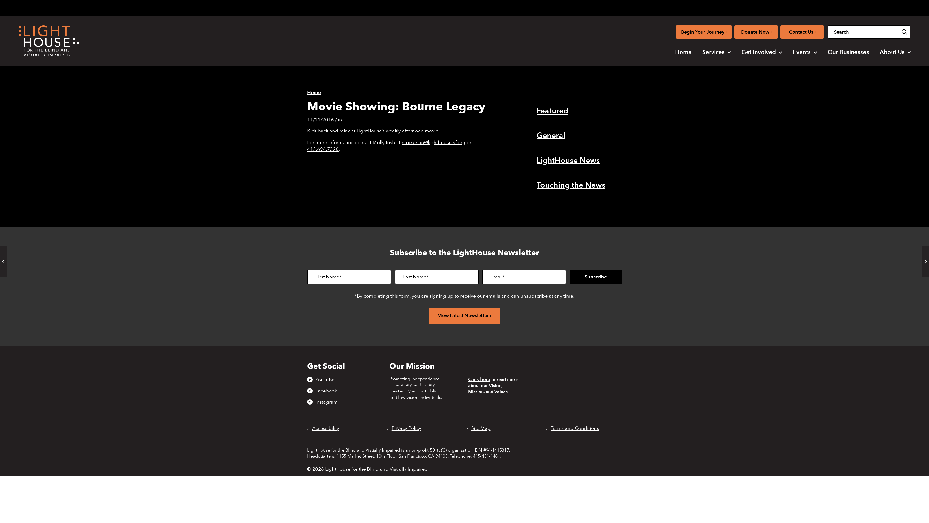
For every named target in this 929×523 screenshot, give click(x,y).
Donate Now (756, 31)
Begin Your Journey (704, 31)
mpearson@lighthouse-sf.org (433, 142)
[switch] (886, 8)
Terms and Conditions (575, 428)
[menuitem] (683, 52)
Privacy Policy (406, 428)
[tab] (840, 7)
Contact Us (802, 31)
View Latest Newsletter (463, 315)
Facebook (326, 391)
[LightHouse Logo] (49, 40)
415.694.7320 (323, 149)
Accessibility (325, 428)
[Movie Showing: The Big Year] (3, 261)
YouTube (325, 380)
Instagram (326, 402)
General (551, 135)
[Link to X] (816, 7)
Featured (552, 111)
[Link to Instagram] (807, 7)
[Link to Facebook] (799, 7)
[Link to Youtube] (791, 7)
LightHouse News (568, 160)
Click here (479, 379)
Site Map (481, 428)
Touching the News (571, 185)
